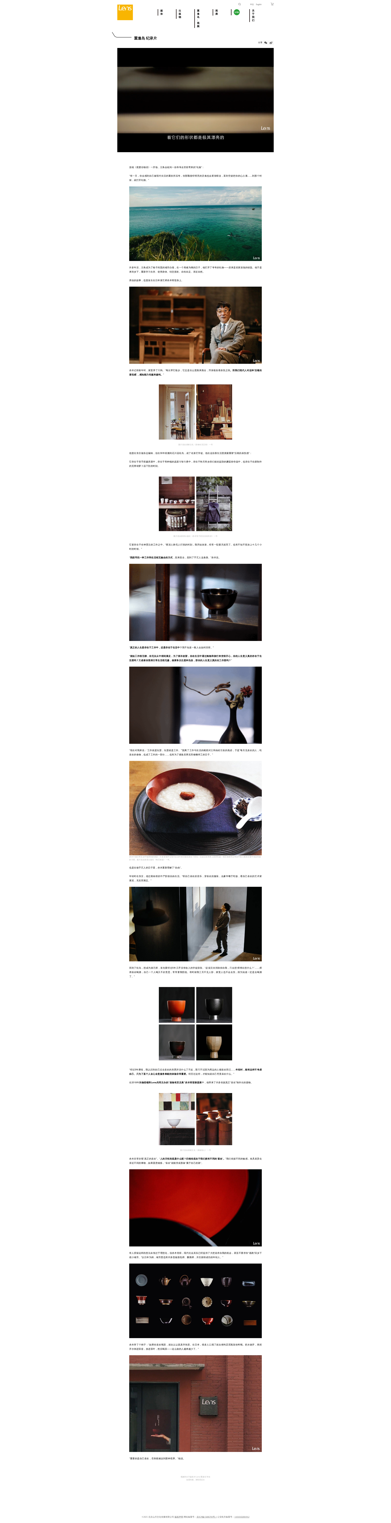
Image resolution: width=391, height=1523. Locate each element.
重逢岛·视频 (198, 18)
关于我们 (253, 15)
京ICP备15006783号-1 (207, 1517)
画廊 (216, 12)
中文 (252, 4)
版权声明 (179, 1517)
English (258, 4)
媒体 (161, 12)
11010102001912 (241, 1517)
